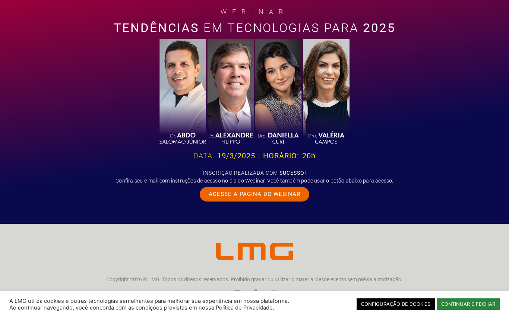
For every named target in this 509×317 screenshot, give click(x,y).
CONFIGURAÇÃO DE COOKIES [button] (395, 304)
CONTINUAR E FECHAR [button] (468, 304)
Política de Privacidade (244, 307)
